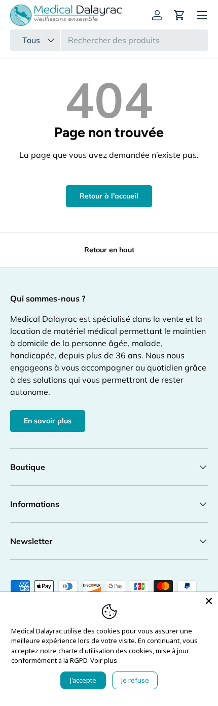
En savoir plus (47, 420)
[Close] (209, 601)
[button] (179, 15)
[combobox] (109, 40)
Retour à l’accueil (109, 195)
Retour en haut (109, 249)
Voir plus (103, 660)
